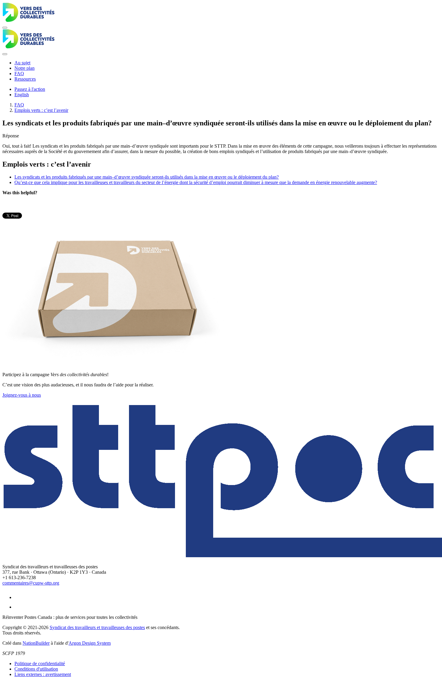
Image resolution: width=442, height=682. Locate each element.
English (21, 94)
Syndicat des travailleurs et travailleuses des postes (97, 627)
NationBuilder (36, 643)
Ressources (25, 78)
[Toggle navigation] (4, 28)
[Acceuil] (221, 12)
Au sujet (22, 62)
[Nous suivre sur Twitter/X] (18, 607)
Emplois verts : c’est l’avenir (41, 110)
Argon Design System (90, 643)
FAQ (19, 73)
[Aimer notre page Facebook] (18, 597)
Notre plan (24, 68)
